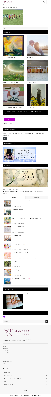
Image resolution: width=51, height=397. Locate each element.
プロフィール (5, 359)
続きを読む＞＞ (6, 193)
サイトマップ (5, 350)
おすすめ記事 (37, 197)
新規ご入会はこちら (8, 123)
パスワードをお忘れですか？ (10, 121)
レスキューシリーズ (8, 375)
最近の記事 (14, 197)
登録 (5, 138)
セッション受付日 (6, 352)
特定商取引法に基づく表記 (7, 361)
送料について (5, 363)
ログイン (9, 119)
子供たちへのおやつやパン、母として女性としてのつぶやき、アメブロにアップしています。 (22, 293)
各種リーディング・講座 (8, 384)
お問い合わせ (5, 348)
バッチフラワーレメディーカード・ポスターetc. (13, 378)
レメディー (6, 381)
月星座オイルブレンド (8, 372)
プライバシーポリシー (7, 357)
